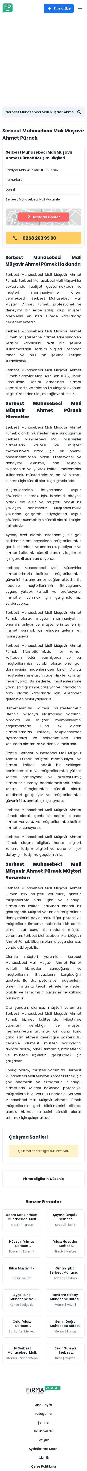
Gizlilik (43, 1458)
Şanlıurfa (15, 1331)
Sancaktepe (29, 1358)
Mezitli (71, 1305)
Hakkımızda (43, 1431)
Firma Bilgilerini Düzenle (43, 1179)
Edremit (28, 1251)
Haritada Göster (45, 216)
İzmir (58, 1358)
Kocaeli (60, 1225)
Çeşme (70, 1358)
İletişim (43, 1440)
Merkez (71, 1251)
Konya (14, 1305)
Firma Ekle (62, 8)
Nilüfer (27, 1278)
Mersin (15, 1225)
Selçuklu (28, 1305)
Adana (58, 1278)
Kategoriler (43, 1413)
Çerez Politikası (43, 1466)
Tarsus (28, 1225)
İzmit (71, 1225)
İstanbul (12, 1358)
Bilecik (58, 1251)
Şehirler (44, 1422)
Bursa (16, 1278)
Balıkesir (14, 1251)
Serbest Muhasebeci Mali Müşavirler (33, 199)
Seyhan (71, 1278)
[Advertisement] (43, 59)
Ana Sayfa (43, 1405)
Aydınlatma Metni (43, 1449)
